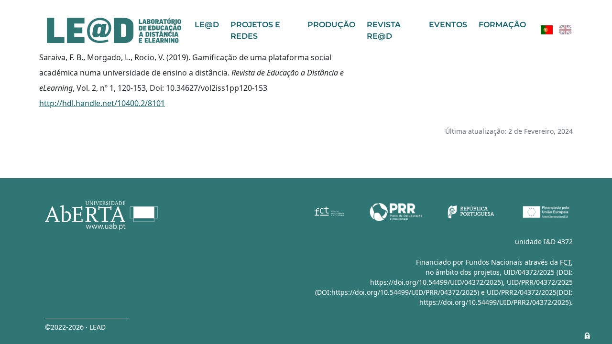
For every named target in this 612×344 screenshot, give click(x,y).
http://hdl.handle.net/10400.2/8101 (102, 103)
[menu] (556, 30)
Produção (331, 24)
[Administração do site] (587, 336)
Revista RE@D (384, 30)
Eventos (448, 24)
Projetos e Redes (255, 30)
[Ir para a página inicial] (114, 30)
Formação (502, 24)
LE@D (207, 24)
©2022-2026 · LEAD (75, 327)
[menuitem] (546, 30)
